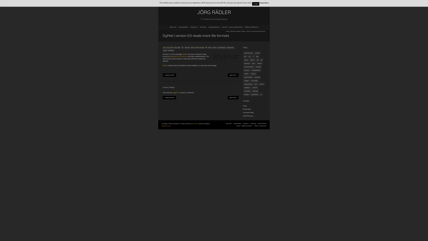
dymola (215, 47)
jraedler (178, 47)
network (253, 74)
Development (183, 27)
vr (261, 94)
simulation (171, 50)
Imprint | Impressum (251, 27)
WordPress (195, 123)
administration (248, 53)
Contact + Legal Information (232, 27)
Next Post (232, 75)
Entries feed (247, 109)
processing (254, 80)
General (238, 31)
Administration (213, 27)
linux (253, 63)
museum (246, 70)
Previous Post (170, 75)
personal (257, 77)
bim (245, 56)
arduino (257, 53)
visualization (254, 94)
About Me (173, 27)
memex (259, 63)
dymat (210, 47)
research (254, 87)
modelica (258, 67)
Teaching (203, 27)
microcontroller (248, 67)
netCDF (246, 74)
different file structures (178, 56)
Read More (264, 3)
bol (250, 56)
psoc (256, 84)
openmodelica (221, 47)
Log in (245, 106)
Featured (232, 31)
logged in (176, 92)
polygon (246, 80)
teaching (255, 91)
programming (230, 47)
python (165, 50)
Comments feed (248, 112)
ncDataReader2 (256, 70)
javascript (247, 63)
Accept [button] (255, 4)
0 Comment (201, 47)
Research (193, 27)
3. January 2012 (169, 47)
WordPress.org (248, 116)
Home (227, 31)
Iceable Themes (166, 126)
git (261, 60)
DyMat (185, 54)
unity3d (246, 94)
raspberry (247, 87)
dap (257, 56)
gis (257, 60)
